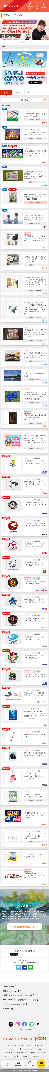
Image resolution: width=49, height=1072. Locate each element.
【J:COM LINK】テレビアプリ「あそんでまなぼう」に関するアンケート (35, 815)
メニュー (7, 1066)
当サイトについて (10, 1056)
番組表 (41, 1065)
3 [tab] (26, 42)
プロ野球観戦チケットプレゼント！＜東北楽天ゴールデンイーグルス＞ (35, 525)
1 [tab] (19, 42)
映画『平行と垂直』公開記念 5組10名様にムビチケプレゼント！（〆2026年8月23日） (35, 197)
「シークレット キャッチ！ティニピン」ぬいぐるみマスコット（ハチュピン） (34, 776)
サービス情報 (8, 986)
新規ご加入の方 (30, 7)
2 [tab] (22, 42)
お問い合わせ (37, 1056)
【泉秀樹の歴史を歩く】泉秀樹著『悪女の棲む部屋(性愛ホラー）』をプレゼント (35, 417)
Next (48, 29)
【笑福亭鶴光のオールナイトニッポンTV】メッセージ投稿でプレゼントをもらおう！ (35, 875)
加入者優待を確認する (24, 927)
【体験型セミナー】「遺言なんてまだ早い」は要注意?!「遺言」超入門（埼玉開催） (35, 259)
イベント (31, 93)
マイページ (14, 1004)
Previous (1, 29)
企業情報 (6, 1008)
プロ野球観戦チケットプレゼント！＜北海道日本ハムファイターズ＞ (35, 484)
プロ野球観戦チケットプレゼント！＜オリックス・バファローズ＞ (35, 505)
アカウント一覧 (24, 1029)
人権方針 (7, 1053)
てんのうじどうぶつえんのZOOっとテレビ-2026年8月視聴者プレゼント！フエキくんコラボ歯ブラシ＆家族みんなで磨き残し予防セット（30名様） (35, 282)
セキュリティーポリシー (11, 1049)
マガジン (18, 93)
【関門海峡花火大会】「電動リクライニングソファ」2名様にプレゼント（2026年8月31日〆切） (35, 238)
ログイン (43, 7)
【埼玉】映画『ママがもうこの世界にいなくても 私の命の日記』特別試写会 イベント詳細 (35, 218)
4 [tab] (29, 42)
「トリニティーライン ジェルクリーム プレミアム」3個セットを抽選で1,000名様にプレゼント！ (35, 836)
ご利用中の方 (37, 7)
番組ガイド (18, 1066)
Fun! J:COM (19, 999)
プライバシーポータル (13, 1046)
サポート (17, 995)
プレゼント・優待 (30, 1066)
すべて (6, 93)
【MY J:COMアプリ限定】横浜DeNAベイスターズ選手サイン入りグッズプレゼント (35, 153)
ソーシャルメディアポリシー (34, 1049)
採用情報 (24, 1056)
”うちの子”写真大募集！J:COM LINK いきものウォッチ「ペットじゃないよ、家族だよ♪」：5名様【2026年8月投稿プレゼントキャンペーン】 (35, 440)
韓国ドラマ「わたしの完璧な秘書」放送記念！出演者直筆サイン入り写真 (35, 755)
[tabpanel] (24, 29)
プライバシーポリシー (33, 1046)
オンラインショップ (11, 990)
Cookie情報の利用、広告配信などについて (29, 1053)
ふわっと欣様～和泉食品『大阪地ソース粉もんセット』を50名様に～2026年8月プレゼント (35, 355)
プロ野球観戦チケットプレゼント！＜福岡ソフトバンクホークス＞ (35, 463)
